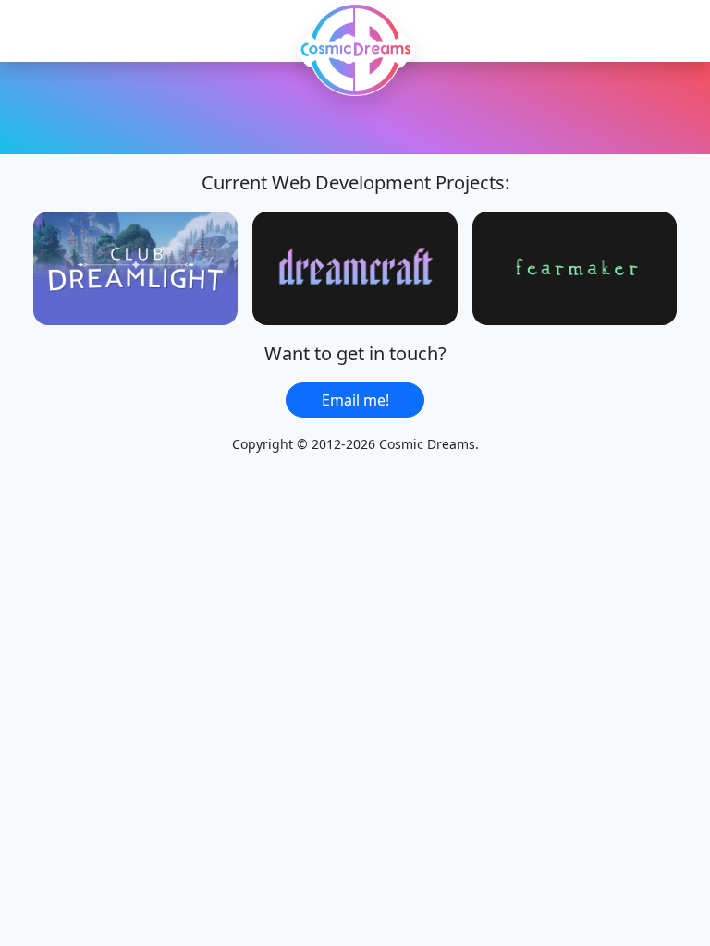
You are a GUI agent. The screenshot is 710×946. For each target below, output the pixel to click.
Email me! (355, 400)
